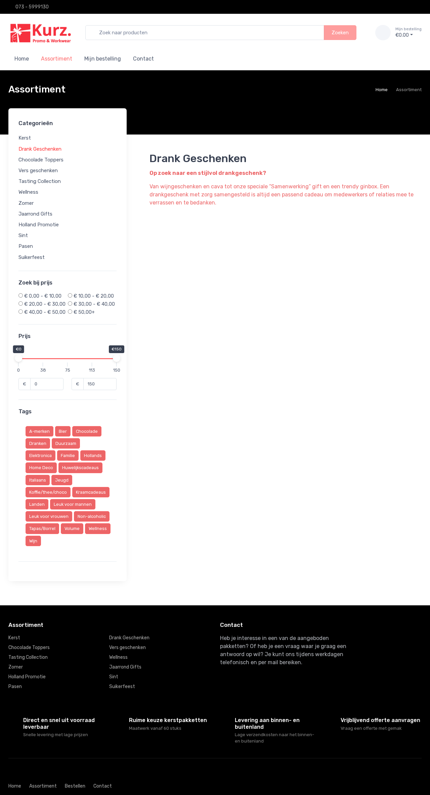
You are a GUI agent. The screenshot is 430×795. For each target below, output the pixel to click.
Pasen (25, 246)
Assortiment (43, 786)
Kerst (24, 138)
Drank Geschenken (39, 149)
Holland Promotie (38, 225)
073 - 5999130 (32, 7)
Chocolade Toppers (40, 160)
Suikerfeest (31, 257)
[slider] (18, 358)
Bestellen (75, 786)
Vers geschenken (38, 170)
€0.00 (408, 32)
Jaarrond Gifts (35, 214)
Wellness (28, 192)
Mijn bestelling (102, 58)
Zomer (26, 203)
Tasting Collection (39, 181)
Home (21, 58)
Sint (23, 235)
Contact (143, 58)
